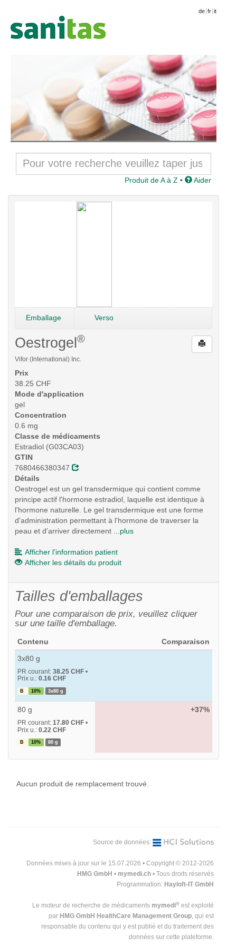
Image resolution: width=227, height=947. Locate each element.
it (215, 11)
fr (209, 11)
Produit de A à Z (151, 180)
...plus (124, 531)
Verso (104, 317)
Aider (201, 180)
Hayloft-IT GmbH (189, 884)
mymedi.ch (134, 873)
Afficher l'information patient (71, 552)
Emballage (43, 317)
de (201, 11)
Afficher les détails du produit (73, 562)
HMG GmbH (94, 873)
